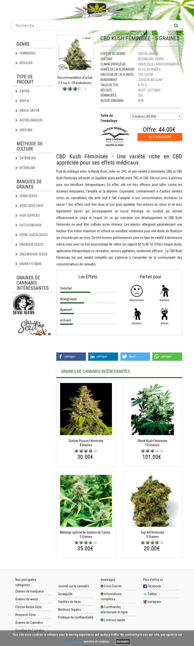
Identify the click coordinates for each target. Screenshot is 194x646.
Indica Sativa (29, 110)
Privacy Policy (73, 641)
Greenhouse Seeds (33, 254)
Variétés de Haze (69, 602)
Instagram (154, 602)
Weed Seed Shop (31, 206)
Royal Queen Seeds (33, 235)
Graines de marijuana (29, 591)
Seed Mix (25, 130)
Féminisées (27, 53)
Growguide (65, 594)
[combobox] (156, 116)
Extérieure (27, 158)
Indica (24, 101)
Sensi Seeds (28, 196)
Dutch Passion (30, 225)
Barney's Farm (30, 264)
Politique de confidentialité (75, 617)
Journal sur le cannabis (73, 586)
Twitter (152, 594)
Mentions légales (69, 609)
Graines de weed (26, 599)
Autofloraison (30, 120)
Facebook (154, 586)
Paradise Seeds (31, 244)
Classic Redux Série (28, 607)
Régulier (26, 63)
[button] (71, 356)
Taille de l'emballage (109, 118)
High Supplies (29, 215)
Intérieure (27, 168)
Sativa (24, 91)
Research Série (25, 615)
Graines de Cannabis (29, 622)
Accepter (123, 641)
